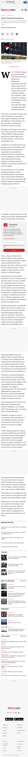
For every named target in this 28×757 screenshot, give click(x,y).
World (4, 730)
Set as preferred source (9, 39)
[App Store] (9, 719)
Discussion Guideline (19, 747)
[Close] (1, 2)
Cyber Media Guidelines (5, 744)
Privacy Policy (20, 744)
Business (5, 727)
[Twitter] (16, 712)
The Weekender (21, 730)
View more (23, 580)
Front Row (19, 727)
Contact (4, 748)
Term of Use (19, 750)
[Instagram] (10, 712)
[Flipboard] (18, 712)
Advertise (5, 750)
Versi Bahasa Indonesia (14, 66)
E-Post (19, 733)
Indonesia (5, 725)
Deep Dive (19, 725)
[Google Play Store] (18, 719)
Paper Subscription (21, 741)
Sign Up (14, 250)
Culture (5, 735)
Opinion (3, 15)
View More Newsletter (9, 238)
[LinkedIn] (8, 712)
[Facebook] (13, 712)
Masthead (5, 741)
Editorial (10, 15)
